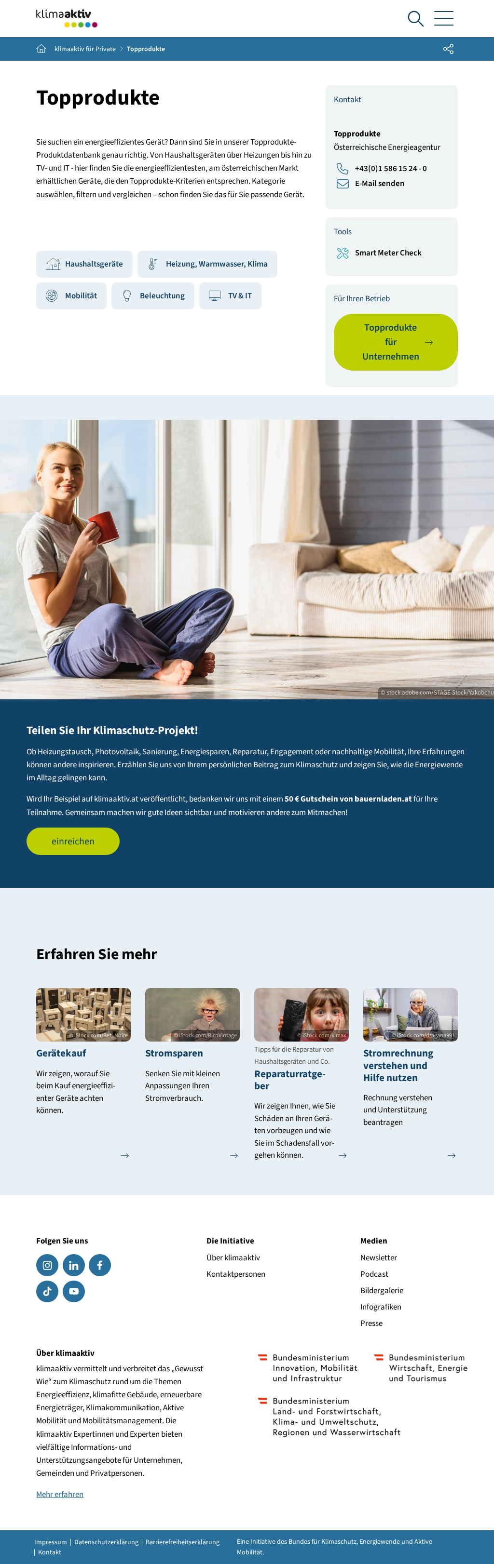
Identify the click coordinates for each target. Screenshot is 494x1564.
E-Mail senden (380, 183)
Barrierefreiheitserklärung (183, 1542)
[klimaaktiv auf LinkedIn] (74, 1265)
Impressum (50, 1542)
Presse (371, 1323)
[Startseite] (67, 18)
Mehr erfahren (59, 1494)
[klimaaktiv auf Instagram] (47, 1265)
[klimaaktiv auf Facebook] (100, 1265)
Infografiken (380, 1307)
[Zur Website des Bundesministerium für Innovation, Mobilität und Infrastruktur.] (307, 1368)
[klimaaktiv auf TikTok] (47, 1292)
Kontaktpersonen (235, 1274)
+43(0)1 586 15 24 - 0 (391, 168)
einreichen (73, 841)
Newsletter (378, 1258)
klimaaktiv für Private (85, 49)
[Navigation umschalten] (444, 18)
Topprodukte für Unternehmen (390, 342)
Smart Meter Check (388, 253)
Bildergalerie (381, 1291)
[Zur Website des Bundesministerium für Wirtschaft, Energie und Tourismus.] (421, 1368)
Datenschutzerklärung (106, 1542)
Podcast (374, 1274)
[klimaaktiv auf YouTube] (74, 1292)
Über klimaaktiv (233, 1258)
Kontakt (49, 1552)
